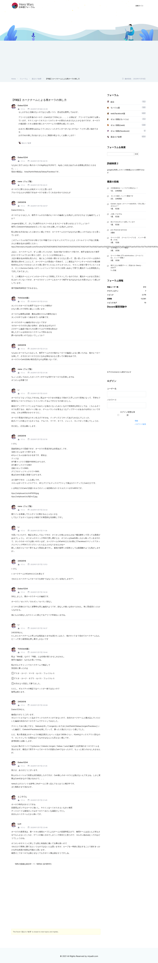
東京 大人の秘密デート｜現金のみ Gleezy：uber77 (127, 266)
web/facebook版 (118, 113)
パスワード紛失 (140, 424)
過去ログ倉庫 (36, 79)
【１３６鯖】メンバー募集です (122, 196)
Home (13, 79)
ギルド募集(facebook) (120, 131)
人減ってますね (116, 214)
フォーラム (24, 79)
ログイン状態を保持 (127, 413)
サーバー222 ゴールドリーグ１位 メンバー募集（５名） (128, 238)
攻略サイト (139, 6)
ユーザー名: (112, 389)
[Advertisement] (79, 60)
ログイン (119, 6)
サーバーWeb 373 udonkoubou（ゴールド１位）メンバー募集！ (127, 256)
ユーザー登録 (105, 6)
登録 (136, 421)
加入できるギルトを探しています (123, 222)
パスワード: (112, 400)
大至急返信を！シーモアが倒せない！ (124, 188)
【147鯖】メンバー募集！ (120, 248)
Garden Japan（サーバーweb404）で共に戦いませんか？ (128, 205)
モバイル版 (115, 107)
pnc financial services (119, 230)
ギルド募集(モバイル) (120, 119)
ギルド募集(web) (118, 125)
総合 (112, 102)
